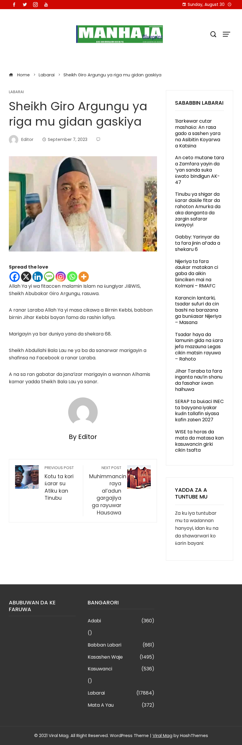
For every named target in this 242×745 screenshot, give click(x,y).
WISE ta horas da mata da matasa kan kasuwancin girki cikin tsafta (199, 440)
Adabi (121, 621)
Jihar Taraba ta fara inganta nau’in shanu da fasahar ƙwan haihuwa (199, 380)
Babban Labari (121, 645)
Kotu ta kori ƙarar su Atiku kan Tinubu (59, 483)
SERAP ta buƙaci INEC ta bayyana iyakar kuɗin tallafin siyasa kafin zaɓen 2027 (199, 410)
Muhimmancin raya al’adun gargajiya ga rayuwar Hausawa (107, 490)
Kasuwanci (121, 669)
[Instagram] (60, 277)
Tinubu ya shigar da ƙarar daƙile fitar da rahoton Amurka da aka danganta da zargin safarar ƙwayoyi (197, 209)
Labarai (16, 92)
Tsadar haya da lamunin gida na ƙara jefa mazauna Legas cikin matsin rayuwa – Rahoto (199, 346)
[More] (84, 277)
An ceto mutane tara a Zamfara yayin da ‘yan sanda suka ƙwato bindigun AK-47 (199, 169)
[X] (26, 277)
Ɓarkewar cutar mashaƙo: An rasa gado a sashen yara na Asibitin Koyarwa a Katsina (197, 133)
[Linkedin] (37, 277)
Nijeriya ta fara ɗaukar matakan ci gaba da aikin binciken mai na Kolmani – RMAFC (196, 273)
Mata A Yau (121, 705)
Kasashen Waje (121, 657)
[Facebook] (14, 277)
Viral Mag (162, 736)
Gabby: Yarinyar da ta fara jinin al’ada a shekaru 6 (197, 243)
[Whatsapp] (72, 277)
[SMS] (49, 277)
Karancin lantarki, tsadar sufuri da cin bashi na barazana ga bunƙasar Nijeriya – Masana (198, 310)
